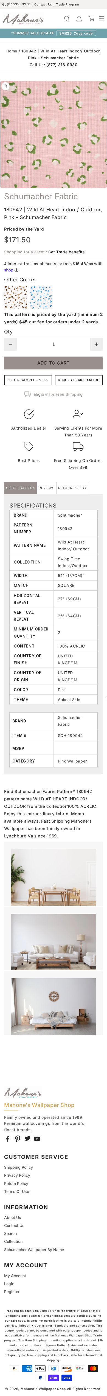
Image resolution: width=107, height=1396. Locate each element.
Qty (8, 332)
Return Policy (16, 1183)
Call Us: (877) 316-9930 (54, 64)
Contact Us (43, 4)
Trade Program (67, 4)
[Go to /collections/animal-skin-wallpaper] (91, 761)
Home (11, 51)
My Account (15, 1275)
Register (11, 1291)
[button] (98, 18)
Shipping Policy (18, 1167)
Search (10, 1233)
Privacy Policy (17, 1175)
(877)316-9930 (18, 4)
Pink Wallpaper (72, 761)
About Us (12, 1217)
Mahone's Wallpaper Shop (43, 1389)
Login (9, 1283)
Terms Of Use (16, 1191)
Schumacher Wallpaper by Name (34, 1249)
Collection (13, 1241)
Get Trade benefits (66, 252)
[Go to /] (23, 19)
